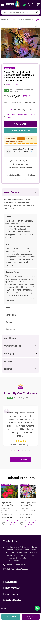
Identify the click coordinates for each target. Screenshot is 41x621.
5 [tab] (26, 450)
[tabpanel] (20, 425)
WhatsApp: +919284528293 (16, 569)
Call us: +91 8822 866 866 (16, 565)
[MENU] (2, 4)
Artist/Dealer (13, 600)
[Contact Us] (29, 4)
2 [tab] (15, 450)
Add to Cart (20, 124)
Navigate (11, 581)
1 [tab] (11, 450)
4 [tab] (22, 450)
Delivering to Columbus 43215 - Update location (20, 116)
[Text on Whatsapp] (24, 4)
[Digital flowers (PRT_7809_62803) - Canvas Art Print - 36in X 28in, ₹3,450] (9, 492)
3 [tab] (18, 450)
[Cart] (38, 4)
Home (3, 20)
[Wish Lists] (33, 4)
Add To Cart (12, 523)
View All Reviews (20, 460)
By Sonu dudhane (6, 508)
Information (12, 587)
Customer (11, 594)
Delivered (8, 110)
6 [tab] (29, 450)
